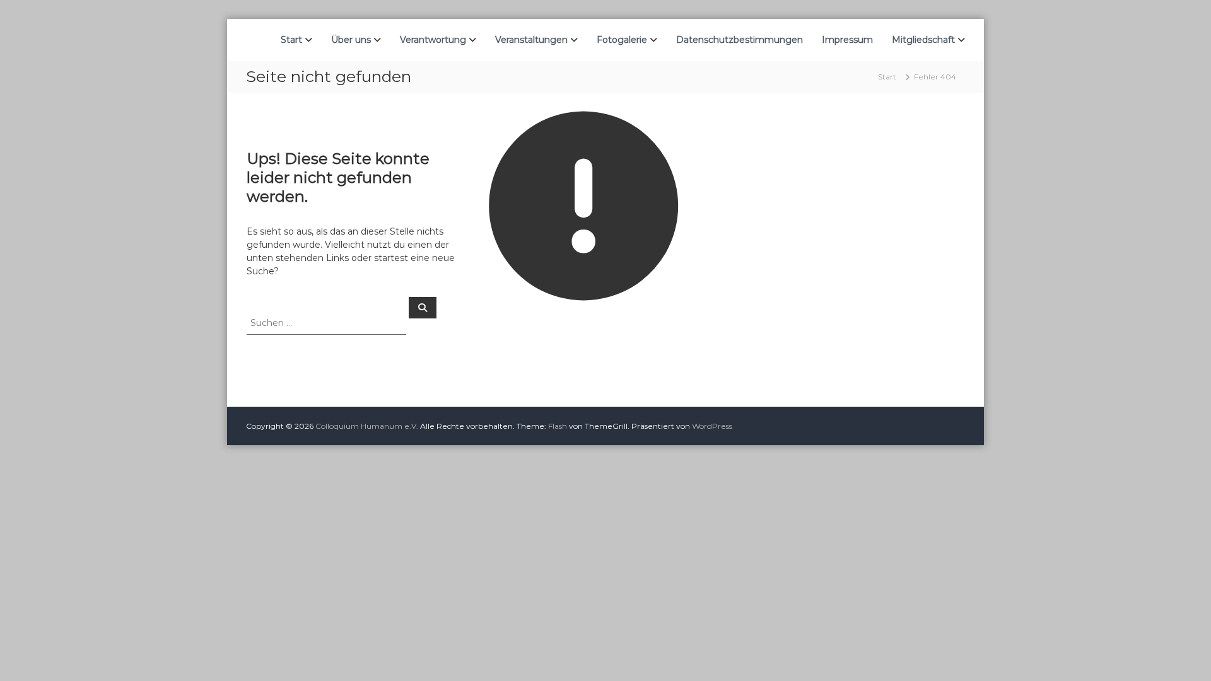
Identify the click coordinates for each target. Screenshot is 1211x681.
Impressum (847, 39)
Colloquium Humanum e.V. (366, 426)
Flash (557, 426)
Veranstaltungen (531, 39)
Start (291, 39)
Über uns (351, 39)
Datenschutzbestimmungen (739, 39)
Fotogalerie (622, 39)
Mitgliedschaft (923, 39)
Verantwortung (433, 39)
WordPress (712, 426)
